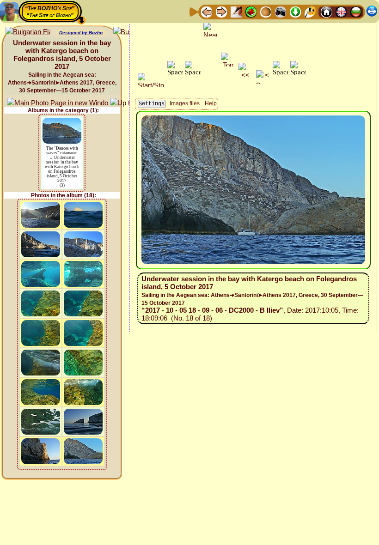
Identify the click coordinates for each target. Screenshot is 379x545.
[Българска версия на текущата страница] (28, 32)
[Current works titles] (265, 11)
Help (211, 103)
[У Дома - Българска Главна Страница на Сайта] (355, 11)
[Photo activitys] (280, 11)
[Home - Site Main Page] (326, 11)
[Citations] (251, 11)
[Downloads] (295, 11)
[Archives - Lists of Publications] (236, 11)
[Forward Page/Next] (221, 11)
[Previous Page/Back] (206, 11)
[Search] (310, 11)
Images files (185, 103)
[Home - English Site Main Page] (341, 11)
